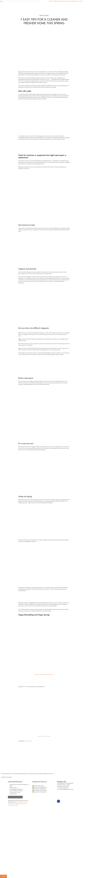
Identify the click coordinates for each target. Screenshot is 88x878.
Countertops (67, 1)
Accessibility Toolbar (13, 805)
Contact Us (80, 1)
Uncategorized (28, 741)
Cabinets (62, 1)
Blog (72, 1)
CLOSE (3, 876)
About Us (75, 1)
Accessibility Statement (20, 803)
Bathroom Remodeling (54, 1)
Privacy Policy (19, 802)
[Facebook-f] (58, 801)
